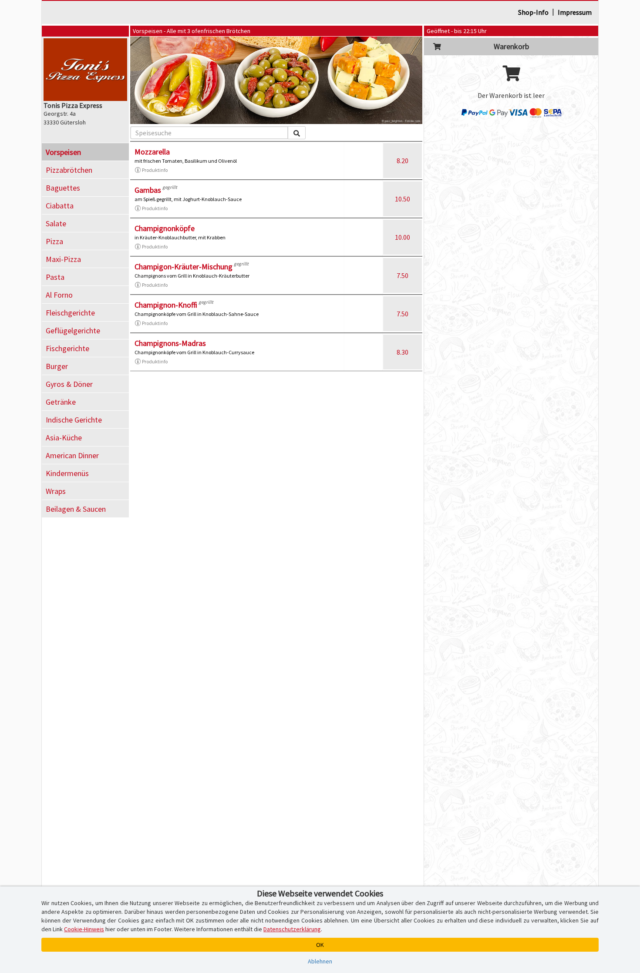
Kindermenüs (67, 473)
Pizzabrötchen (69, 170)
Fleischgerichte (70, 313)
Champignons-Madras (170, 343)
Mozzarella (152, 152)
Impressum (575, 12)
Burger (57, 366)
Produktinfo (155, 170)
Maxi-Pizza (63, 259)
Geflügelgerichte (73, 330)
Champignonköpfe (165, 228)
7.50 (402, 275)
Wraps (56, 491)
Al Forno (59, 295)
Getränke (61, 402)
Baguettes (63, 188)
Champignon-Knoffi (166, 305)
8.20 (402, 160)
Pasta (55, 277)
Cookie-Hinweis (84, 929)
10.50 (402, 199)
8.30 (402, 352)
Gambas (148, 190)
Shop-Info (533, 12)
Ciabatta (60, 206)
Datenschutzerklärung (292, 929)
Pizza (54, 241)
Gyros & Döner (69, 384)
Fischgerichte (67, 348)
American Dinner (72, 455)
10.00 (402, 237)
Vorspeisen (63, 152)
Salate (56, 223)
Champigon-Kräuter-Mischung (183, 267)
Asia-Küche (64, 438)
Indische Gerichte (74, 420)
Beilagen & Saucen (76, 509)
